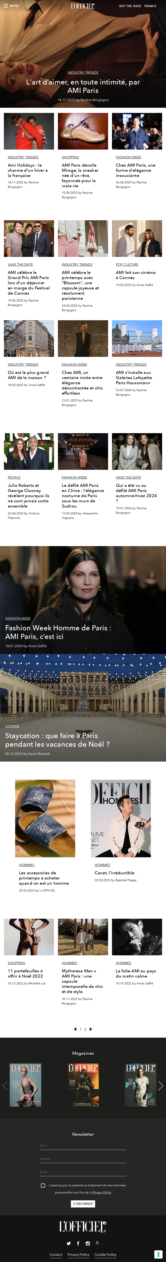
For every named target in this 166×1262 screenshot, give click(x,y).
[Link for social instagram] (88, 1244)
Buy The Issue (130, 6)
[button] (161, 1086)
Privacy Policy (102, 1192)
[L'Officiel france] (83, 6)
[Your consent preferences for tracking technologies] (158, 1254)
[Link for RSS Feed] (97, 1244)
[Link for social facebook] (78, 1244)
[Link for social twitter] (69, 1244)
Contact (56, 1255)
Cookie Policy (105, 1255)
